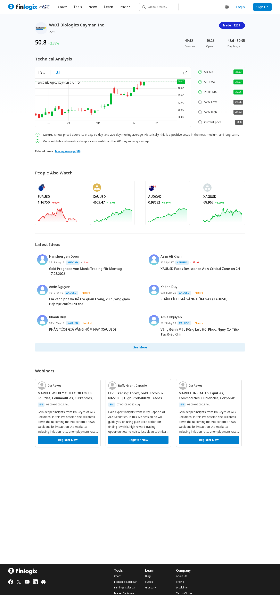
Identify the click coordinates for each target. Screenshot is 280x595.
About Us (181, 576)
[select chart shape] (57, 72)
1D (40, 73)
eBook (149, 582)
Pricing (125, 7)
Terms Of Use (184, 593)
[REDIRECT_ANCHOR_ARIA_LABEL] (57, 214)
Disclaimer (182, 587)
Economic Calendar (125, 582)
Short (86, 262)
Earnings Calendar (125, 587)
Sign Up (262, 7)
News (93, 7)
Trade (231, 25)
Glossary (150, 587)
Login (240, 7)
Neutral (86, 293)
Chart (62, 7)
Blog (148, 576)
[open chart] (185, 72)
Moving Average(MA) (68, 151)
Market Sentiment (124, 593)
